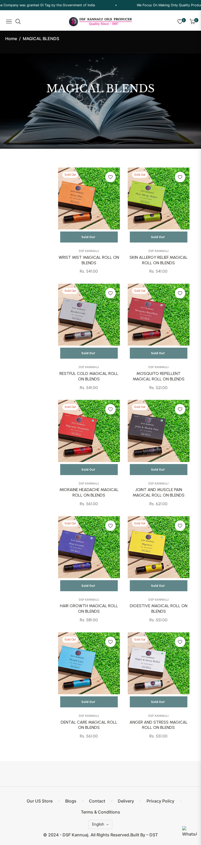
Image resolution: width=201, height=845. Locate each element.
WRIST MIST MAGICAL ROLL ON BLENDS (89, 260)
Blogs (70, 801)
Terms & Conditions (100, 812)
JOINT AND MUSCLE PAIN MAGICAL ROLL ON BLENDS (159, 492)
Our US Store (40, 801)
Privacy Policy (160, 801)
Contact (97, 801)
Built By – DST (144, 834)
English (98, 824)
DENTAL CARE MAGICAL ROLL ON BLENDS (89, 725)
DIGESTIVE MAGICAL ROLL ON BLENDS (158, 608)
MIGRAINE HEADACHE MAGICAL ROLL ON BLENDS (89, 492)
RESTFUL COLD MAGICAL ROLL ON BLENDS (88, 376)
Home (11, 38)
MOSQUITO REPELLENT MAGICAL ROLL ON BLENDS (159, 376)
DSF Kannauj (89, 251)
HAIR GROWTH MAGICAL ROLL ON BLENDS (89, 608)
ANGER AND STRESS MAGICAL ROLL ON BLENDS (159, 725)
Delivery (126, 801)
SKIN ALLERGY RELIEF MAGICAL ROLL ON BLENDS (159, 260)
